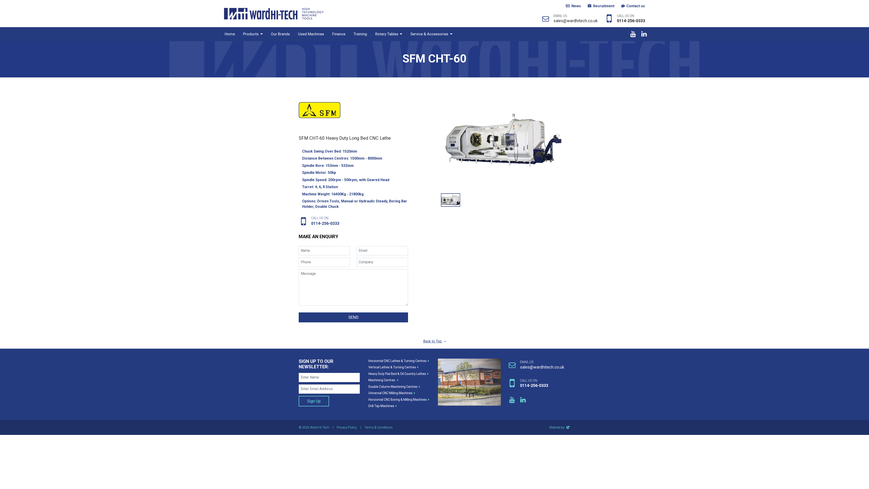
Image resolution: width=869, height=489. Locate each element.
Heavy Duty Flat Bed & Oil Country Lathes (397, 374)
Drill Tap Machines (381, 406)
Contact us (635, 6)
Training (360, 34)
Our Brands (280, 34)
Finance (338, 34)
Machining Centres (382, 380)
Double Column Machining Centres (393, 386)
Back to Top (433, 341)
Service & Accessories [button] (429, 34)
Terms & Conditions (378, 427)
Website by (559, 427)
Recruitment (603, 6)
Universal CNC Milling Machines (390, 393)
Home (230, 34)
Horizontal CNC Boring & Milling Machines (397, 399)
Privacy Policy (347, 427)
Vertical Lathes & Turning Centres (392, 367)
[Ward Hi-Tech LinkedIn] (644, 34)
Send (353, 317)
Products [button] (251, 34)
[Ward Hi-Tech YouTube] (632, 34)
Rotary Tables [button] (386, 34)
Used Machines (311, 34)
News (576, 6)
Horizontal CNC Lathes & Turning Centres (397, 361)
